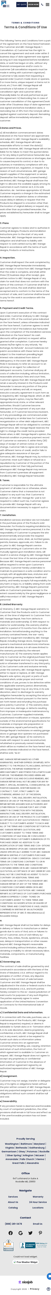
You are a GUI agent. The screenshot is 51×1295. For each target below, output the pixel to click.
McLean (39, 1155)
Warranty (38, 1196)
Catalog (13, 1207)
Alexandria (33, 1163)
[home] (4, 4)
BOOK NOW (33, 4)
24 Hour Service (38, 1202)
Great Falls (18, 1163)
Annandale (12, 1159)
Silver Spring (14, 1155)
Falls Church (27, 1159)
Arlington (28, 1155)
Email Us (37, 1223)
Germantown (9, 1151)
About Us (13, 1202)
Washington (12, 1143)
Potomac (32, 1151)
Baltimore (26, 1143)
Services (13, 1196)
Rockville (44, 1151)
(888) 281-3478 (13, 1223)
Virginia (9, 1147)
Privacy (34, 1288)
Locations (37, 1207)
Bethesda (21, 1147)
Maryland (39, 1143)
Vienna (40, 1159)
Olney (22, 1151)
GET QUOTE (21, 4)
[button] (47, 4)
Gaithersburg (36, 1147)
